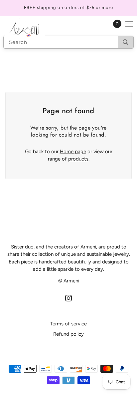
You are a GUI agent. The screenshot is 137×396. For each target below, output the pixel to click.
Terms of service (68, 324)
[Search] (125, 42)
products (78, 159)
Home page (73, 152)
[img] (68, 298)
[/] (32, 29)
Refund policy (68, 334)
